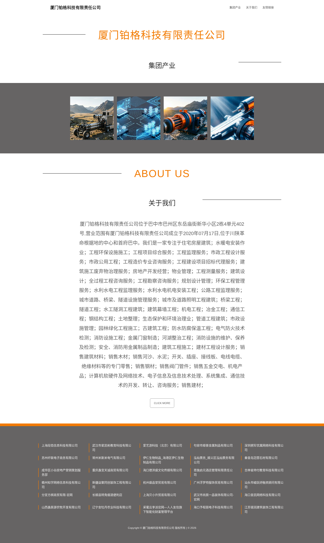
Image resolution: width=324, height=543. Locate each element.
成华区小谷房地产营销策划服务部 (61, 472)
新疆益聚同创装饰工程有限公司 (111, 485)
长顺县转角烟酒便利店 (107, 495)
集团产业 (235, 7)
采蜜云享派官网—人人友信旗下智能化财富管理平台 (162, 509)
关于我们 (251, 7)
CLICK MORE (162, 403)
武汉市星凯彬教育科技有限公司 (111, 448)
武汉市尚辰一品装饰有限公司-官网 (214, 497)
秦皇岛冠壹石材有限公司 (261, 457)
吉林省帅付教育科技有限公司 (264, 470)
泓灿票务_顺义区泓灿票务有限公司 (214, 460)
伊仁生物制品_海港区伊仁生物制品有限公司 (163, 460)
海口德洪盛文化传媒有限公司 (162, 470)
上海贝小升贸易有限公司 (159, 495)
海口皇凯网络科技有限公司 (262, 495)
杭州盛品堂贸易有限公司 (159, 482)
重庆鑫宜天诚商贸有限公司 (110, 470)
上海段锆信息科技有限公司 (60, 445)
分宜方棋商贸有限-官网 (57, 495)
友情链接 (268, 7)
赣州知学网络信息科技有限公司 (61, 485)
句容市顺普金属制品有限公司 (213, 445)
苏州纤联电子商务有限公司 (60, 457)
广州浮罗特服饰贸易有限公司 (213, 482)
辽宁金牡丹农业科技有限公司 (111, 507)
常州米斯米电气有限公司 (108, 457)
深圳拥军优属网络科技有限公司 (264, 448)
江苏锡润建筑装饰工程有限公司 (264, 509)
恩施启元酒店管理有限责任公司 (213, 472)
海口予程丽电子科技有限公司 (213, 507)
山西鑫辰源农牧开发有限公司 (61, 507)
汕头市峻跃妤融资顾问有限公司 (264, 485)
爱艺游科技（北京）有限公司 (162, 445)
